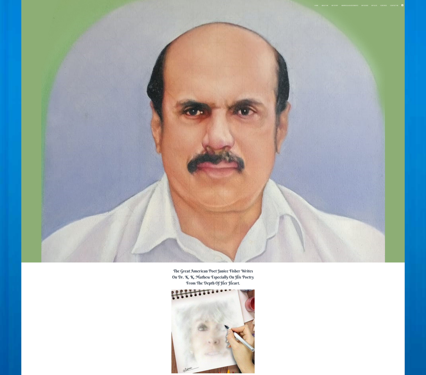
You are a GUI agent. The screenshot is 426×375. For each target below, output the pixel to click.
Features (383, 5)
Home (316, 5)
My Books (364, 5)
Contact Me (394, 5)
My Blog (374, 5)
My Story (335, 5)
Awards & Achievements (349, 5)
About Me (325, 5)
